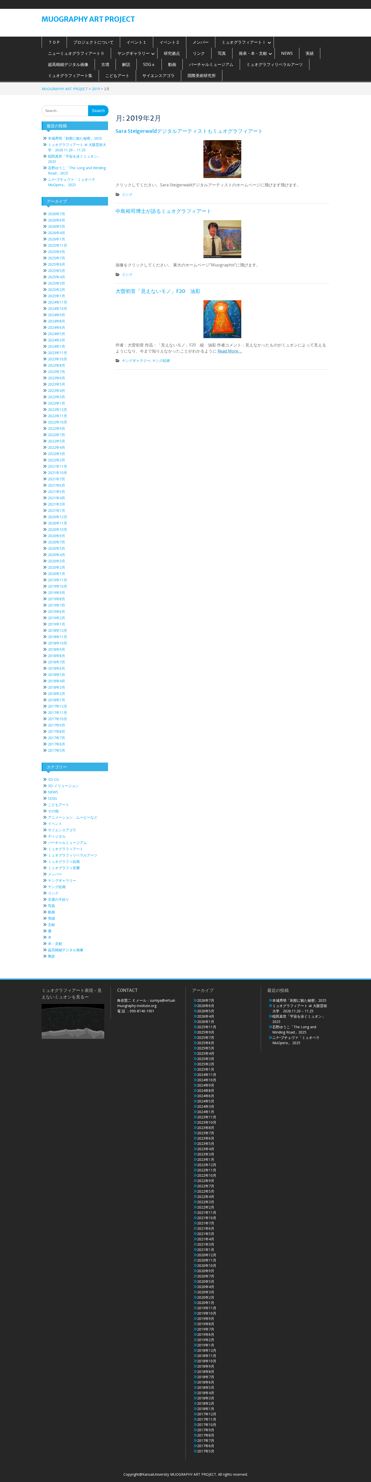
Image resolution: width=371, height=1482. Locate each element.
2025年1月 (56, 295)
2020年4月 (56, 554)
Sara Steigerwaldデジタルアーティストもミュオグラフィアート (189, 131)
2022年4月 (56, 447)
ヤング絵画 (161, 360)
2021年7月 (56, 478)
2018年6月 (56, 668)
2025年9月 (56, 251)
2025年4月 (56, 276)
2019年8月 (56, 598)
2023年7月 (56, 371)
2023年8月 (56, 365)
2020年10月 (57, 529)
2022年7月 (56, 434)
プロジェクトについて (93, 42)
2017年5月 (56, 750)
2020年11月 (57, 523)
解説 (126, 64)
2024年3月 (56, 340)
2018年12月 (57, 630)
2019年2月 (56, 617)
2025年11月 (57, 245)
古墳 (105, 64)
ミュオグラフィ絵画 (64, 861)
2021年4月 (56, 497)
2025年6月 (56, 264)
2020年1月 (56, 573)
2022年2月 (56, 460)
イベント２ (170, 42)
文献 (51, 924)
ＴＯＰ (54, 42)
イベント (55, 823)
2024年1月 (56, 346)
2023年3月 (56, 396)
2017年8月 (56, 731)
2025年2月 (56, 289)
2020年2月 (56, 567)
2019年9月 (56, 592)
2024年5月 (56, 333)
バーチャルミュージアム (211, 64)
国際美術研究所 (202, 75)
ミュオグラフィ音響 (64, 867)
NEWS (287, 53)
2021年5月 (56, 491)
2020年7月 (56, 542)
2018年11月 (57, 636)
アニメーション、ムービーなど (72, 817)
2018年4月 (56, 681)
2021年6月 (56, 485)
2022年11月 (57, 415)
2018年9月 (56, 649)
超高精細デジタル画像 (68, 64)
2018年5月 (56, 674)
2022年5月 (56, 441)
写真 (222, 53)
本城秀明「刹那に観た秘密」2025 (75, 138)
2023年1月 (56, 403)
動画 (172, 64)
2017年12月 (57, 706)
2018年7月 (56, 662)
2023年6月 (56, 377)
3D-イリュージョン (63, 785)
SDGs (52, 798)
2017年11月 (57, 712)
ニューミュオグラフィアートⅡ (76, 53)
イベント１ (136, 42)
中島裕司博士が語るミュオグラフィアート (163, 211)
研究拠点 (172, 53)
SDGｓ (149, 64)
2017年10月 (57, 718)
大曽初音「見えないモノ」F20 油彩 (158, 291)
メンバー (201, 42)
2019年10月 (57, 586)
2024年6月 (56, 327)
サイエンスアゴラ (158, 75)
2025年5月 (56, 270)
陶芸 (51, 956)
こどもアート (117, 75)
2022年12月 (57, 409)
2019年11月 (57, 579)
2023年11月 (57, 352)
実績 (310, 53)
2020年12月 (57, 516)
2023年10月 (57, 359)
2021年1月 (56, 510)
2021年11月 (57, 466)
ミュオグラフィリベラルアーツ (274, 64)
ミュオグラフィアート (65, 848)
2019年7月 (56, 605)
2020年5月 (56, 548)
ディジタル (57, 836)
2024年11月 (57, 302)
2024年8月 (56, 321)
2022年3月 (56, 453)
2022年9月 (56, 428)
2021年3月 (56, 504)
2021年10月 (57, 472)
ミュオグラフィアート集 (70, 75)
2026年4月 (56, 232)
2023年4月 (56, 390)
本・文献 (55, 943)
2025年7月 (56, 258)
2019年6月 (56, 611)
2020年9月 (56, 535)
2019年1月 (56, 624)
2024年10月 (57, 308)
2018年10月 (57, 643)
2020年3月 (56, 561)
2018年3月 (56, 687)
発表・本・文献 (253, 53)
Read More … (230, 351)
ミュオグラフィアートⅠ (244, 42)
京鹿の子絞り (58, 899)
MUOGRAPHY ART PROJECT (88, 19)
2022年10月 (57, 422)
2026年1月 (56, 239)
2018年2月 (56, 693)
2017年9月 (56, 725)
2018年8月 (56, 655)
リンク (199, 53)
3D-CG (53, 779)
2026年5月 (56, 226)
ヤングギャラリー (133, 53)
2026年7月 (56, 213)
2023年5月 (56, 384)
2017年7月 (56, 737)
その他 (53, 811)
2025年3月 (56, 283)
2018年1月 (56, 699)
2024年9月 (56, 314)
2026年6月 (56, 220)
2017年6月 (56, 744)
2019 (96, 88)
